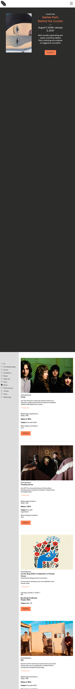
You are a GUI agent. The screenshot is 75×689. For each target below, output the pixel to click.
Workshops (7, 397)
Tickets (50, 52)
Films (5, 382)
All (4, 364)
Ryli (22, 660)
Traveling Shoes (27, 484)
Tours (5, 394)
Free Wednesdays (10, 367)
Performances (8, 388)
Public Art (7, 379)
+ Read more (25, 408)
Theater (6, 391)
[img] (19, 32)
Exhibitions (7, 373)
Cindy (23, 397)
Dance (6, 376)
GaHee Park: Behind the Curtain (50, 19)
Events (6, 370)
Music (6, 385)
